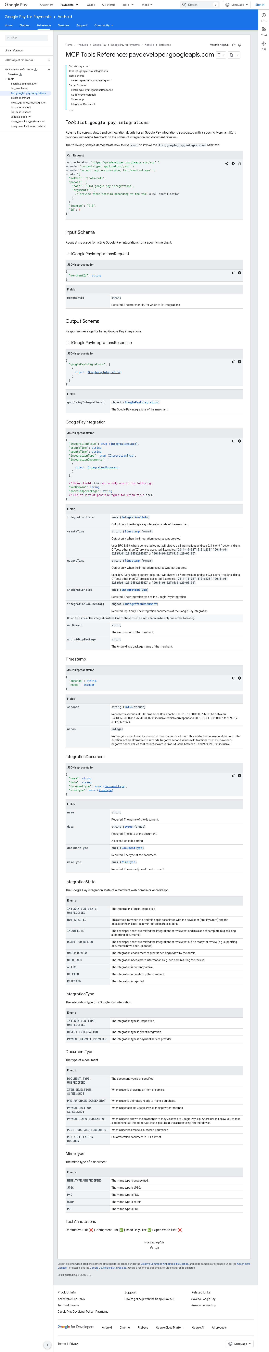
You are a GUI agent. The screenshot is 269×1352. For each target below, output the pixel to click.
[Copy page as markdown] (231, 55)
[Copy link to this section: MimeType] (88, 1154)
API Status (108, 5)
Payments (67, 5)
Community (102, 25)
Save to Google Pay (203, 1299)
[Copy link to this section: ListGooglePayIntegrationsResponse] (136, 343)
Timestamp (132, 531)
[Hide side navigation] (47, 1345)
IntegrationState (123, 444)
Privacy (74, 1343)
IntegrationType (121, 455)
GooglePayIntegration (104, 372)
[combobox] (200, 4)
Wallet (91, 5)
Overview (46, 5)
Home (9, 25)
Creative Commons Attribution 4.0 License (164, 1263)
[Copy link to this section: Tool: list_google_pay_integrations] (153, 122)
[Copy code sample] (239, 163)
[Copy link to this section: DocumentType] (97, 1052)
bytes (128, 826)
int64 (128, 707)
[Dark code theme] (233, 163)
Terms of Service (68, 1305)
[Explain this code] (227, 163)
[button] (23, 60)
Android (65, 16)
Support (81, 25)
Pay (23, 4)
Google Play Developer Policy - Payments (83, 1311)
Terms (62, 1343)
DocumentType (114, 786)
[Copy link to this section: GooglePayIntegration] (109, 422)
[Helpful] (234, 45)
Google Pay (99, 44)
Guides (25, 25)
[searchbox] (26, 38)
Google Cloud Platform (170, 1327)
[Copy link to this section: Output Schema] (103, 321)
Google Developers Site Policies (108, 1267)
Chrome (125, 1327)
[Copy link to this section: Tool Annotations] (100, 1222)
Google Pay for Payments (28, 16)
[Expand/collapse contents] (87, 66)
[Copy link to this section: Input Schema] (99, 232)
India (125, 5)
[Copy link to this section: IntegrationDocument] (109, 757)
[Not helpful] (240, 45)
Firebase (143, 1327)
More (145, 5)
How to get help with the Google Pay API (149, 1299)
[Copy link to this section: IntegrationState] (99, 882)
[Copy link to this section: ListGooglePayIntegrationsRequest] (133, 254)
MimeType (105, 790)
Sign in (259, 4)
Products (83, 44)
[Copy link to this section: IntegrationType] (98, 994)
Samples (63, 25)
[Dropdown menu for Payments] (78, 4)
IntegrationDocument (103, 467)
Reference (44, 25)
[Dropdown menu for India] (133, 4)
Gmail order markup (203, 1305)
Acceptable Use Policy (71, 1299)
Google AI (198, 1327)
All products (219, 1327)
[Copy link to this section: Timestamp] (90, 659)
